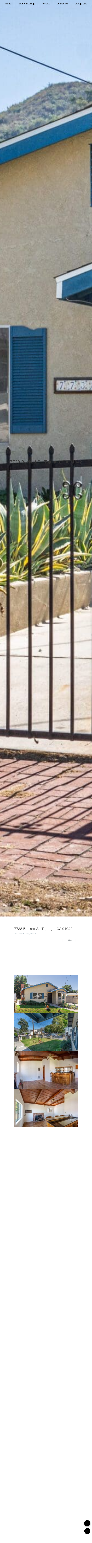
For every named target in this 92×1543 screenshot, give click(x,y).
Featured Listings (26, 3)
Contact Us (62, 3)
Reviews (46, 3)
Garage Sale (80, 3)
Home (8, 3)
